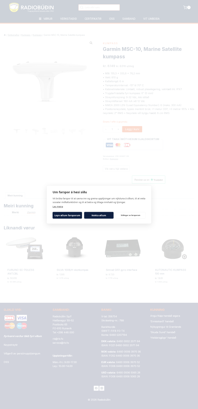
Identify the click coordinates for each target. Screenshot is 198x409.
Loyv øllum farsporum (67, 215)
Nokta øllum (99, 215)
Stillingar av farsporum (130, 215)
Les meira (58, 206)
